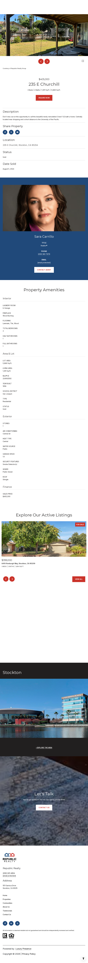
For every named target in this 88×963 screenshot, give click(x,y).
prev (41, 61)
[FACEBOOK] (5, 923)
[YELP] (17, 923)
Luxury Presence (23, 949)
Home (5, 895)
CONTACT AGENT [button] (44, 270)
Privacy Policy (29, 954)
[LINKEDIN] (11, 923)
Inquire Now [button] (44, 98)
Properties (7, 899)
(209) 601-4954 (9, 873)
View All (78, 579)
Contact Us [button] (44, 807)
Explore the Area (44, 748)
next (47, 61)
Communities (7, 903)
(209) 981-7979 (44, 254)
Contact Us (7, 914)
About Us (6, 907)
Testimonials (7, 911)
